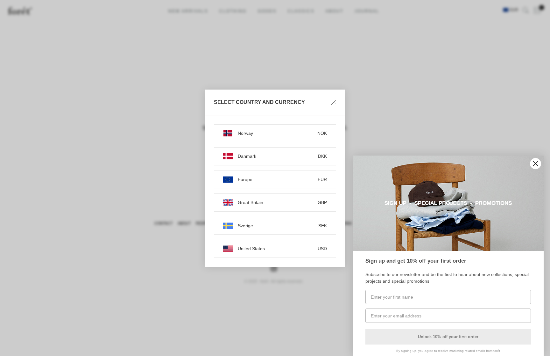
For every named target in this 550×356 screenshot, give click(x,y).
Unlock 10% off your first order (448, 336)
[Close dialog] (535, 163)
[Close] (333, 102)
